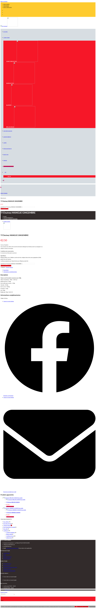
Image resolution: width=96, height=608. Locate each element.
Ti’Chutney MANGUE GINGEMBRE (10, 218)
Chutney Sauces (9, 267)
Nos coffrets (6, 521)
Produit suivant (6, 221)
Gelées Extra (9, 537)
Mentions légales (7, 569)
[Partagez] (3, 603)
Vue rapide (19, 497)
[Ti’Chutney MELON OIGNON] (6, 229)
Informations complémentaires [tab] (10, 271)
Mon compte (6, 4)
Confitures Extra (9, 536)
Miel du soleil (9, 534)
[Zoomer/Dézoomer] (1, 603)
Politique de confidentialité (9, 570)
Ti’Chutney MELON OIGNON (13, 502)
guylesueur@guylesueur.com (12, 548)
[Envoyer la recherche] (14, 594)
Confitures (5, 530)
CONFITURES (6, 553)
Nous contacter (7, 7)
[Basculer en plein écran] (2, 603)
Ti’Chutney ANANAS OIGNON (13, 512)
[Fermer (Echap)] (4, 603)
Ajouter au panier (4, 208)
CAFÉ (4, 555)
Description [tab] (6, 270)
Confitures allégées (10, 532)
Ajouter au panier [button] (10, 506)
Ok (75, 606)
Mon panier (6, 6)
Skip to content (4, 1)
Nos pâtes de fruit (7, 523)
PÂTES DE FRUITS (7, 556)
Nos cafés (5, 528)
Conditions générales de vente (10, 567)
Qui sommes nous (7, 563)
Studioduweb (7, 590)
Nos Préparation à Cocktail (9, 527)
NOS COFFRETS (7, 558)
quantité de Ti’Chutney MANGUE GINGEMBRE (11, 207)
